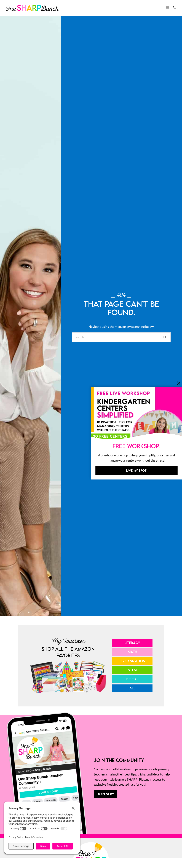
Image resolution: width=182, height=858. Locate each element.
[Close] (178, 383)
